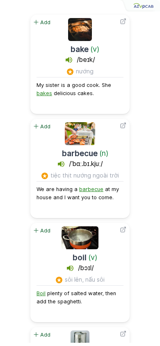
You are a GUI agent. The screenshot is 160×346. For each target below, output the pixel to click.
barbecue (80, 153)
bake (80, 49)
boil (80, 257)
